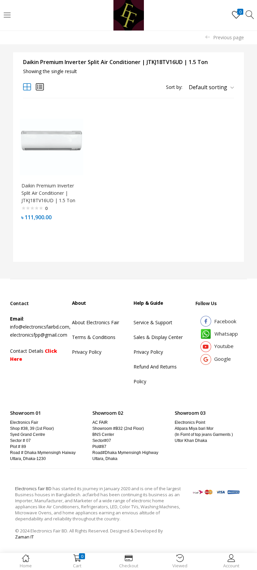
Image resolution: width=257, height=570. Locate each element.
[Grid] (27, 86)
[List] (40, 86)
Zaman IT (24, 537)
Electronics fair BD (34, 489)
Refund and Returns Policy (155, 374)
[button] (209, 87)
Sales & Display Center (158, 337)
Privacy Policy (86, 352)
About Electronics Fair (95, 322)
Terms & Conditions (93, 337)
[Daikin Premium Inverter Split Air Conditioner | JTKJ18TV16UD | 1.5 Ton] (51, 146)
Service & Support (153, 322)
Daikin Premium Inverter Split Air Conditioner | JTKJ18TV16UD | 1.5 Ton (48, 193)
